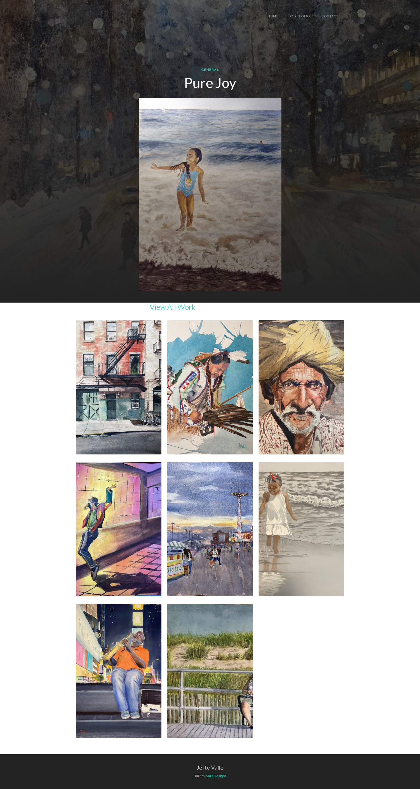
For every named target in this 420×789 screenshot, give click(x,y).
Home (273, 16)
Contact (330, 16)
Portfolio (300, 16)
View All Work (172, 306)
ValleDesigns (216, 776)
